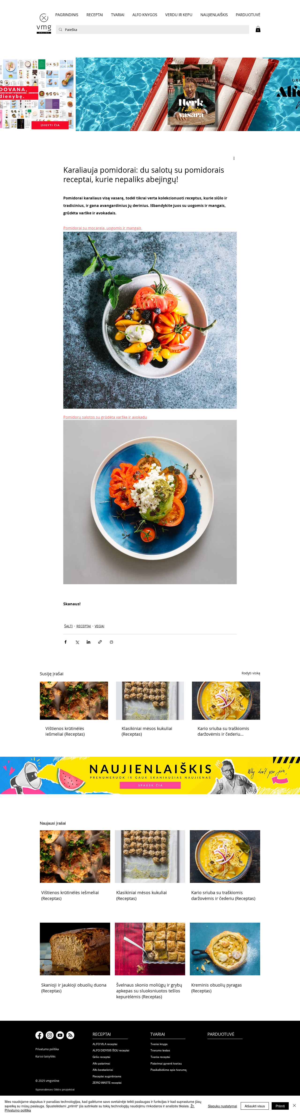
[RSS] (70, 1035)
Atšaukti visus (255, 1106)
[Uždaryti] (294, 1105)
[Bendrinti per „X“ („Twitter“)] (77, 642)
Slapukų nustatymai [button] (222, 1106)
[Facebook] (39, 1035)
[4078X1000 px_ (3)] (150, 94)
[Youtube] (60, 1035)
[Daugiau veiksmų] (234, 158)
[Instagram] (50, 1035)
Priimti (280, 1106)
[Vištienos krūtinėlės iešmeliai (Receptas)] (74, 701)
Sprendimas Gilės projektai (55, 1089)
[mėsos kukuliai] (150, 701)
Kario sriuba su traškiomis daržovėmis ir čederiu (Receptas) (223, 731)
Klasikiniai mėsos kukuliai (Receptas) (147, 731)
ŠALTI (68, 626)
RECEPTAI (83, 626)
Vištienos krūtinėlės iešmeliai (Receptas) (65, 731)
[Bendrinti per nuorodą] (100, 642)
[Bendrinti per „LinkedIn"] (88, 642)
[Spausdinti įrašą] (111, 642)
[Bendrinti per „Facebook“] (65, 642)
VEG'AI (99, 626)
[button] (258, 29)
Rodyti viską (251, 673)
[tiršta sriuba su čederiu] (226, 701)
